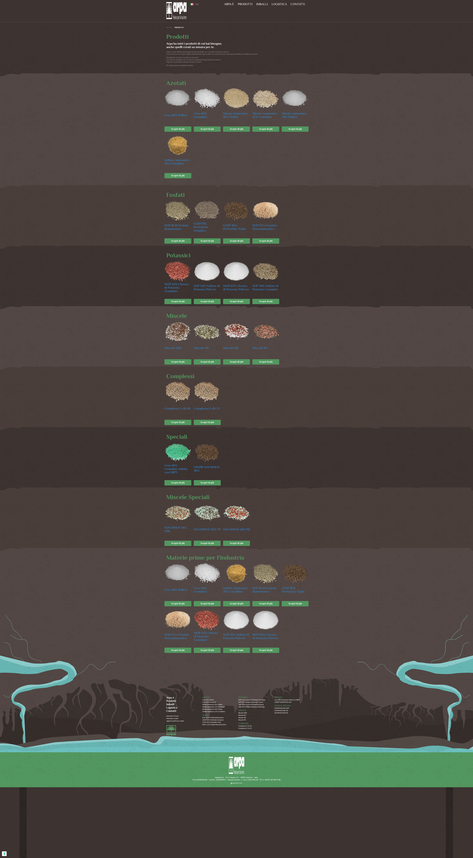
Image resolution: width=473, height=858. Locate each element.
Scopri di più (178, 129)
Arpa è (229, 4)
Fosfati (205, 715)
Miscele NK (230, 348)
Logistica (279, 4)
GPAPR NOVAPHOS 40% (207, 469)
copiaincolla (236, 783)
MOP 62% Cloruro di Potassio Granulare (176, 288)
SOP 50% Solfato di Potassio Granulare (265, 287)
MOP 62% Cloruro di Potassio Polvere (236, 287)
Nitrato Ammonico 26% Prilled (235, 115)
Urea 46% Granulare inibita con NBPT (175, 469)
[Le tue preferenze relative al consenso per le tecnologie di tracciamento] (4, 853)
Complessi (243, 723)
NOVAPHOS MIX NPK (175, 529)
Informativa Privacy (172, 716)
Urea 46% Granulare (200, 115)
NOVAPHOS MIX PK (236, 529)
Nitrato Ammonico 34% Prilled (294, 115)
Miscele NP (201, 348)
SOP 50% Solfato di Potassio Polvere (207, 287)
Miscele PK (259, 348)
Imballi (262, 4)
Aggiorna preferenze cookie (175, 721)
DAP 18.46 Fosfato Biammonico (176, 227)
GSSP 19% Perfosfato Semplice (201, 227)
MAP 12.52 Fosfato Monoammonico (264, 227)
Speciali (278, 697)
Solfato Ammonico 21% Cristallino (176, 161)
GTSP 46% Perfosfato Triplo (234, 227)
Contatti (298, 4)
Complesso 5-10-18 (177, 408)
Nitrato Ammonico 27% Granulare (264, 115)
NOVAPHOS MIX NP (207, 529)
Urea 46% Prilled (175, 115)
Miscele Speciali (282, 706)
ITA (192, 4)
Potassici (242, 697)
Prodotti (245, 4)
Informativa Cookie (172, 718)
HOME (169, 27)
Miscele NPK (173, 348)
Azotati (206, 697)
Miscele (242, 710)
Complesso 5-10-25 (207, 408)
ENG (197, 4)
